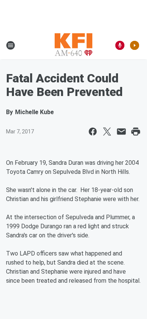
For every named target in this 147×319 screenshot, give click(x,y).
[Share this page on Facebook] (92, 131)
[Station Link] (73, 45)
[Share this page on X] (107, 131)
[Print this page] (135, 131)
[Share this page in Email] (121, 131)
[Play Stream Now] (134, 45)
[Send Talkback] (119, 45)
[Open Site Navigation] (10, 45)
